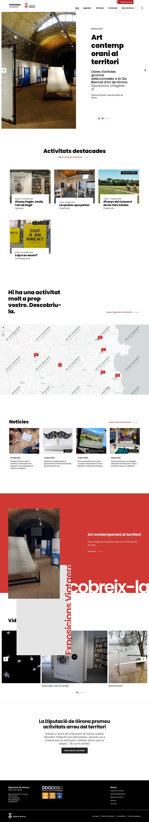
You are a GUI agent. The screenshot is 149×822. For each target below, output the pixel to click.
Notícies (113, 800)
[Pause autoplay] (98, 118)
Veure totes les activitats (70, 157)
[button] (36, 355)
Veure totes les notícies (119, 422)
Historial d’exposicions (118, 794)
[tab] (102, 118)
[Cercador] (142, 8)
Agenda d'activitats (117, 797)
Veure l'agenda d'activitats (119, 312)
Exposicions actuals (117, 791)
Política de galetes (134, 816)
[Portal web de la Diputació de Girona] (125, 2)
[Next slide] (145, 70)
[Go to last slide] (4, 70)
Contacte (113, 804)
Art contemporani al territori (106, 49)
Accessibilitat (121, 816)
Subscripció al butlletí (74, 750)
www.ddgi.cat (12, 802)
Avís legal (95, 816)
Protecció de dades (107, 816)
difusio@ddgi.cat (14, 800)
